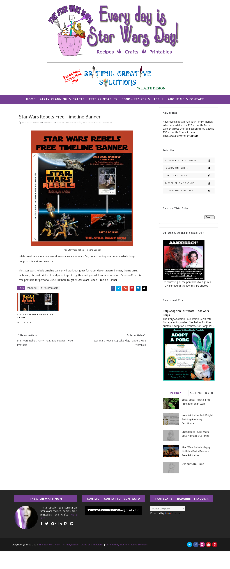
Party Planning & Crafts (62, 99)
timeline (107, 122)
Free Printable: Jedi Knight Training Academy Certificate (197, 419)
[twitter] (47, 523)
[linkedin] (60, 523)
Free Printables (103, 99)
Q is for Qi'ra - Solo (193, 463)
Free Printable (73, 122)
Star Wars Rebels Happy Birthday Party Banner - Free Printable (196, 451)
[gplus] (53, 523)
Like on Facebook (176, 175)
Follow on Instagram (179, 190)
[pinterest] (71, 523)
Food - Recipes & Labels (143, 99)
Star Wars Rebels (92, 122)
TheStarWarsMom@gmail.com (181, 135)
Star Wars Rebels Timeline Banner (97, 280)
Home (30, 99)
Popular (175, 392)
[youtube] (208, 544)
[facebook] (41, 523)
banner (61, 122)
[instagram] (65, 523)
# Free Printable (49, 287)
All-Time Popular (201, 392)
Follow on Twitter (177, 168)
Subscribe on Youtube (179, 183)
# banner (32, 287)
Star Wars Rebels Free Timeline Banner (35, 316)
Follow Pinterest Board (181, 160)
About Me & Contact (186, 99)
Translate (177, 513)
